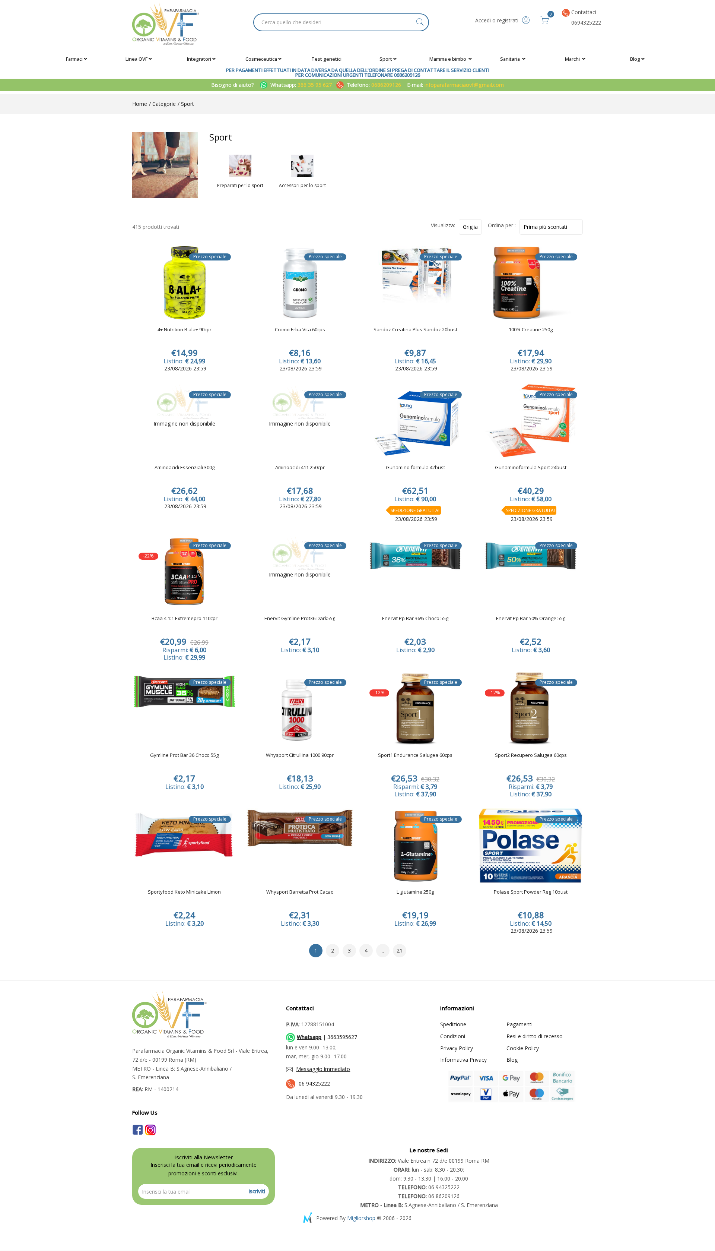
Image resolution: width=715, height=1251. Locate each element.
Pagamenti (519, 1024)
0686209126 (386, 84)
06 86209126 (429, 1196)
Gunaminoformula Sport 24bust (530, 468)
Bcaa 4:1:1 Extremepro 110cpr (184, 619)
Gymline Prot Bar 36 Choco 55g (184, 755)
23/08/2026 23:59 (184, 368)
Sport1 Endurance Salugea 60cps (415, 755)
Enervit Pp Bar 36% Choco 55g (415, 619)
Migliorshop (361, 1218)
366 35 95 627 (315, 84)
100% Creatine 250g (531, 330)
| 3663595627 (327, 1036)
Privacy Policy (456, 1048)
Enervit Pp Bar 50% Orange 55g (530, 619)
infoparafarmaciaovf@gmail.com (464, 84)
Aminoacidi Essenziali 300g (184, 468)
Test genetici (326, 59)
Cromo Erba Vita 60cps (300, 330)
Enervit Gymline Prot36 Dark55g (299, 619)
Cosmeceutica (261, 59)
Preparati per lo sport (240, 186)
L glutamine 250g (415, 892)
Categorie (163, 103)
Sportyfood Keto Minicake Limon (184, 892)
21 (400, 950)
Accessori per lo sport (302, 186)
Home (139, 103)
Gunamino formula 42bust (415, 468)
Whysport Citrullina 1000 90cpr (300, 755)
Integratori (199, 59)
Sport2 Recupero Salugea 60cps (531, 755)
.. (383, 950)
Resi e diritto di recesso (534, 1036)
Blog (635, 59)
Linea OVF (136, 59)
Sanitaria (510, 59)
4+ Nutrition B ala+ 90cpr (185, 330)
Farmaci (74, 59)
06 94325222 (314, 1083)
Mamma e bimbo (448, 59)
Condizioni (452, 1036)
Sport (385, 59)
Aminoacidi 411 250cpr (300, 468)
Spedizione (453, 1024)
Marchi (573, 59)
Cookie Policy (522, 1048)
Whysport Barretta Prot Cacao (300, 892)
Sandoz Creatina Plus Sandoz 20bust (415, 330)
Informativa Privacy (463, 1059)
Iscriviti (256, 1191)
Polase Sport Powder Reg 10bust (531, 892)
